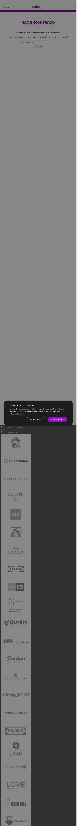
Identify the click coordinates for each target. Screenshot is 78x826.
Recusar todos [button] (36, 419)
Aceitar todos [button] (57, 419)
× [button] (69, 403)
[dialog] (38, 413)
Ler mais (26, 414)
